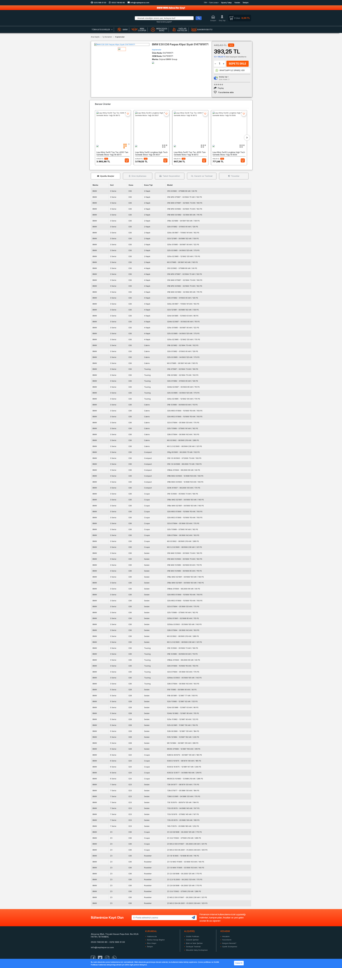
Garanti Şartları (192, 940)
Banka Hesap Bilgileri (156, 940)
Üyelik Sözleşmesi (229, 946)
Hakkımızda (152, 936)
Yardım (237, 2)
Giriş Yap (222, 20)
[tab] (105, 176)
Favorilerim (226, 940)
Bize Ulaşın (151, 943)
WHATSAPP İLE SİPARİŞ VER (232, 70)
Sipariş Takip (226, 2)
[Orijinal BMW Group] (153, 62)
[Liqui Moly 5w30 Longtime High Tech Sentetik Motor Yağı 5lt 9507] (151, 126)
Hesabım (226, 936)
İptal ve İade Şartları (194, 943)
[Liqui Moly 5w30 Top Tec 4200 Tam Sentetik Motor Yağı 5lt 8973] (113, 126)
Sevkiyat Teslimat (193, 946)
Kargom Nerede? (229, 943)
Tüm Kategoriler (101, 29)
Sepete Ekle (237, 63)
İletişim (245, 2)
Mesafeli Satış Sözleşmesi (197, 950)
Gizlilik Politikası (192, 936)
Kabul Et (238, 963)
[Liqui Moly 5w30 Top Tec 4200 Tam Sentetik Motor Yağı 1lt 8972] (190, 126)
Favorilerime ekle (226, 92)
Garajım (213, 20)
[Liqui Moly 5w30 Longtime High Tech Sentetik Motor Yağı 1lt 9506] (229, 126)
